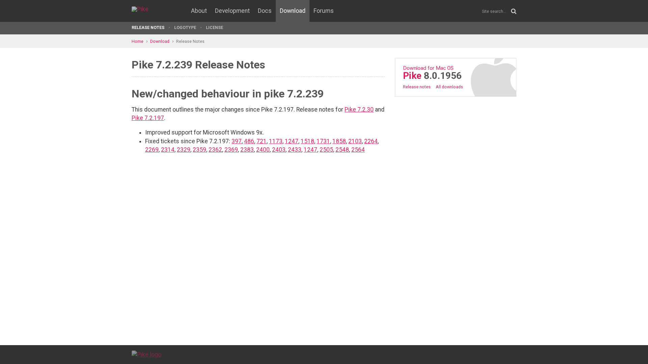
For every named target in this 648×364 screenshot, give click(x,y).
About (199, 10)
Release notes (417, 86)
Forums (324, 10)
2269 (152, 149)
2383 (247, 149)
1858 (339, 141)
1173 (275, 141)
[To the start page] (146, 354)
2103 (355, 141)
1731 (323, 141)
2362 (215, 149)
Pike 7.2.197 (148, 118)
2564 (358, 149)
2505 (326, 149)
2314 (167, 149)
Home (137, 41)
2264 (371, 141)
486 (249, 141)
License (214, 27)
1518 (307, 141)
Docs (265, 10)
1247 (291, 141)
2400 (263, 149)
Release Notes (148, 27)
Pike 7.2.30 (359, 109)
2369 (231, 149)
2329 (183, 149)
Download (292, 10)
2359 (199, 149)
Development (232, 10)
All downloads (449, 86)
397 (237, 141)
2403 (279, 149)
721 (261, 141)
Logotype (185, 27)
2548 (342, 149)
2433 (294, 149)
